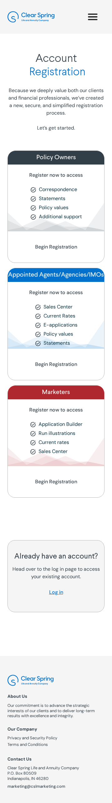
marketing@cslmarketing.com (36, 786)
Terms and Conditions (27, 744)
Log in (56, 592)
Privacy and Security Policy (32, 738)
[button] (93, 17)
